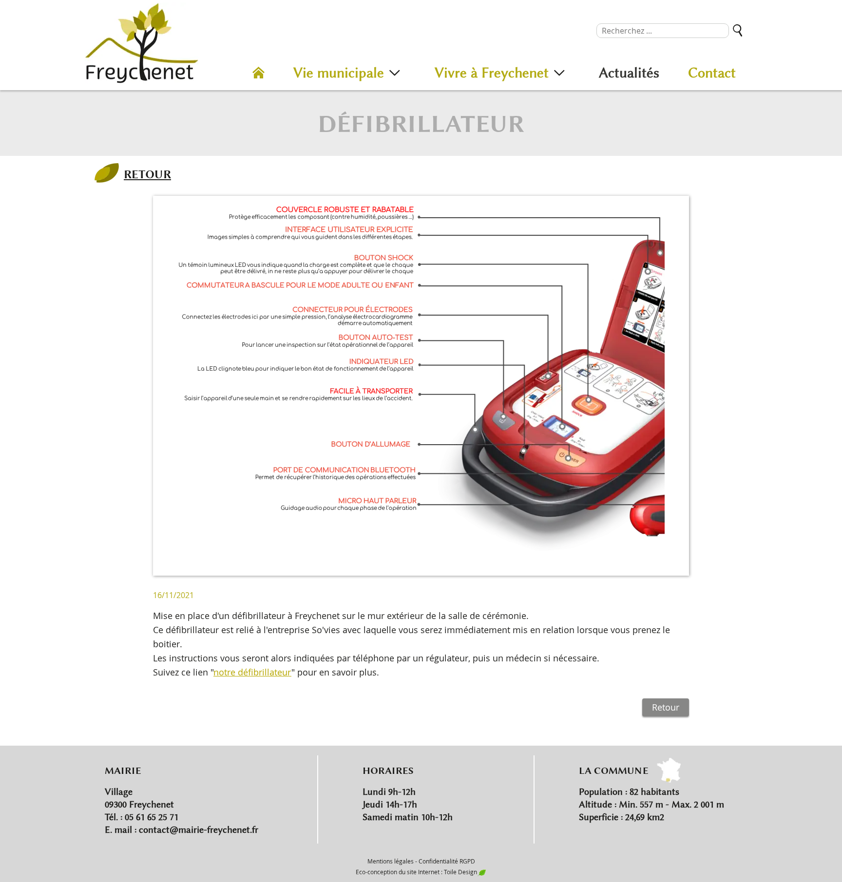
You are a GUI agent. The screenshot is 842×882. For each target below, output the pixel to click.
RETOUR (147, 174)
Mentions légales (390, 861)
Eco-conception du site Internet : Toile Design (416, 872)
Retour (665, 707)
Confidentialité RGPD (447, 861)
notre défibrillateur (252, 672)
